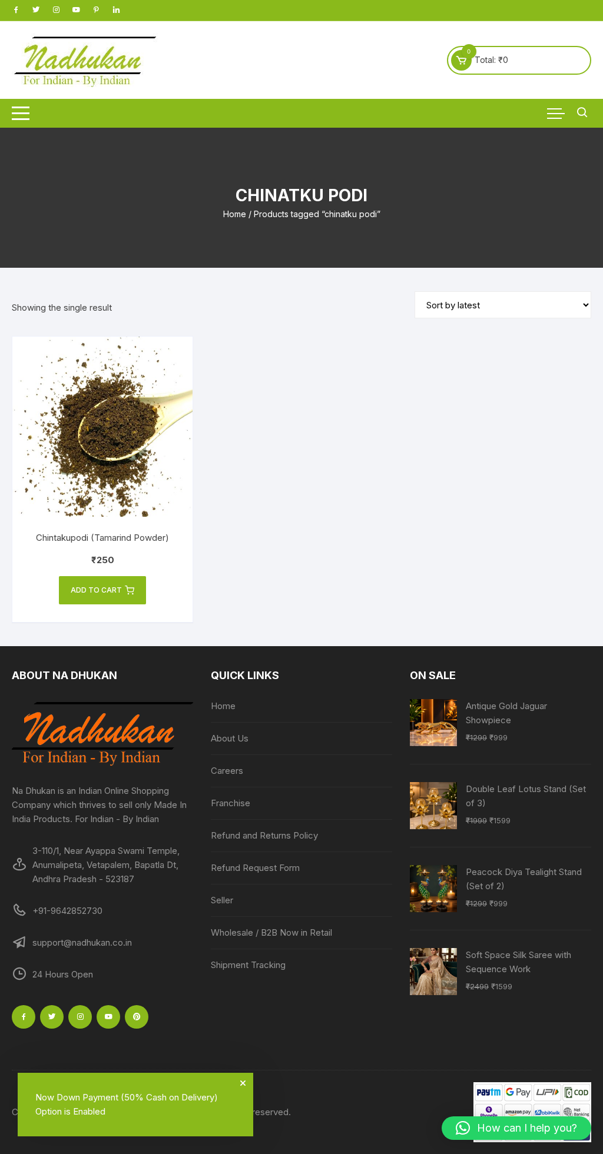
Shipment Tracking (248, 964)
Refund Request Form (255, 867)
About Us (230, 738)
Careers (227, 770)
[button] (516, 1128)
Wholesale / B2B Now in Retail (271, 932)
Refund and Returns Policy (264, 835)
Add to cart (96, 590)
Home (234, 214)
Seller (222, 900)
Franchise (230, 803)
